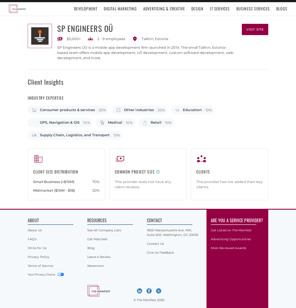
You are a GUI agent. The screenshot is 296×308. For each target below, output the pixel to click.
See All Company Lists (104, 230)
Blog (91, 248)
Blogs (281, 8)
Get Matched (97, 239)
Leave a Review (99, 257)
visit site (255, 29)
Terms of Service (40, 266)
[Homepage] (17, 8)
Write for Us (37, 248)
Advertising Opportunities (231, 239)
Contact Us (155, 244)
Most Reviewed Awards (228, 248)
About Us (35, 230)
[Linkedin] (139, 290)
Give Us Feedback (160, 253)
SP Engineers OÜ (85, 28)
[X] (158, 290)
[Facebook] (149, 290)
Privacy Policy (38, 257)
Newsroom (95, 266)
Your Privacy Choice (41, 274)
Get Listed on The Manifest (231, 230)
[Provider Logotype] (40, 36)
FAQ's (32, 239)
